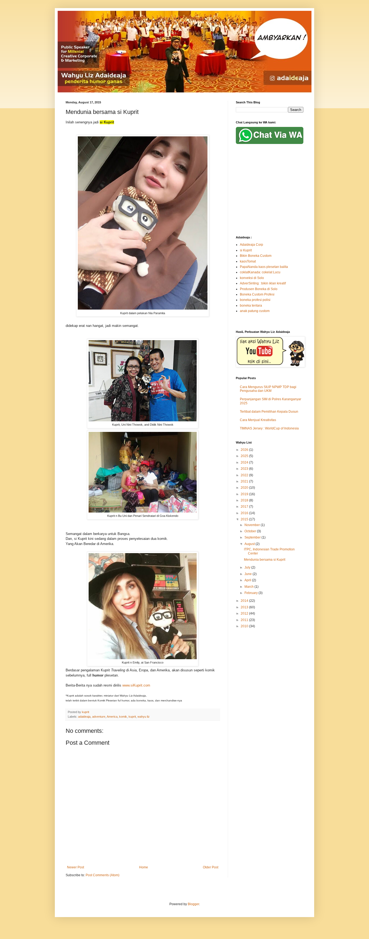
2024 (245, 462)
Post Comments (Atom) (102, 875)
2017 (245, 506)
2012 (245, 613)
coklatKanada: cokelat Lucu (260, 272)
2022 (245, 475)
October (250, 531)
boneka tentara (251, 305)
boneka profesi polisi (255, 300)
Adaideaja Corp (251, 245)
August (250, 544)
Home (143, 867)
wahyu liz (143, 716)
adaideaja (84, 716)
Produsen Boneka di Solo (258, 289)
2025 (245, 456)
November (252, 525)
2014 (245, 601)
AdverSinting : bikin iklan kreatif (263, 283)
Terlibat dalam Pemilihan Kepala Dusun (269, 411)
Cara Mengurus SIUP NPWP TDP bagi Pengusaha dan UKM (268, 389)
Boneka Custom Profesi (257, 294)
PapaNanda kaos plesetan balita (264, 267)
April (248, 580)
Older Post (210, 867)
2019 (245, 494)
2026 (245, 450)
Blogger (193, 904)
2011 (245, 620)
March (249, 587)
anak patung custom (255, 311)
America (112, 716)
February (251, 593)
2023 (245, 469)
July (247, 567)
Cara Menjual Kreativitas (258, 420)
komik (123, 716)
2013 (245, 607)
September (252, 537)
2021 (245, 481)
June (248, 574)
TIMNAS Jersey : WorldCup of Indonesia (269, 428)
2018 (245, 500)
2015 (245, 519)
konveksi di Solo (252, 278)
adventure (98, 716)
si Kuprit (246, 250)
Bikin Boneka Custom (255, 256)
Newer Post (75, 867)
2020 (245, 488)
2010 (245, 626)
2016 (245, 513)
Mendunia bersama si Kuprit (264, 560)
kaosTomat (248, 261)
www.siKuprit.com (136, 685)
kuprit (132, 716)
